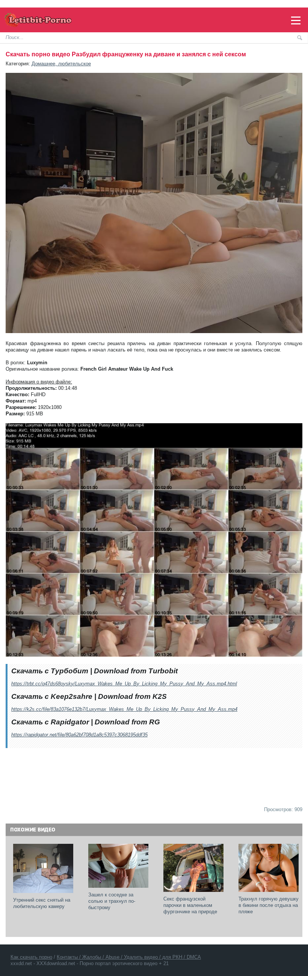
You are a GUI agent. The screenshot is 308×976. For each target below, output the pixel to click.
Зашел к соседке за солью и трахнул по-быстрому (111, 901)
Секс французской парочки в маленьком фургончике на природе (190, 905)
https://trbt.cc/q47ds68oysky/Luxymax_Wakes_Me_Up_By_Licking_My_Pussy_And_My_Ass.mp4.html (124, 683)
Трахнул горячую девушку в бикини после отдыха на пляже (269, 905)
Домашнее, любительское (61, 63)
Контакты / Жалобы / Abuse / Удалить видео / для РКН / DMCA (129, 957)
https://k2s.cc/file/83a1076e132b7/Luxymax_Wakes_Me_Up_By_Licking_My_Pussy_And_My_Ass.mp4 (124, 709)
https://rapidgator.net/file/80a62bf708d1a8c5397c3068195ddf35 (79, 735)
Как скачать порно (31, 957)
